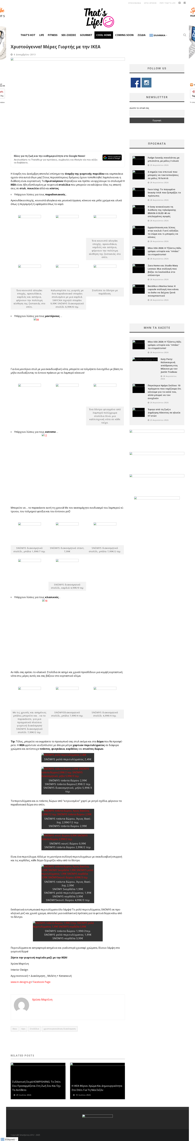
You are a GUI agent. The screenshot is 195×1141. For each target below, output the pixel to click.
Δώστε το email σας (139, 108)
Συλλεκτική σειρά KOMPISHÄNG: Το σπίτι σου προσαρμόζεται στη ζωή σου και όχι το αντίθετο (36, 1086)
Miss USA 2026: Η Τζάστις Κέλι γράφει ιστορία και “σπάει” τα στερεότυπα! (164, 251)
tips (23, 1028)
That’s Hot (28, 35)
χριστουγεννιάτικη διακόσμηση (60, 1028)
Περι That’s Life (168, 3)
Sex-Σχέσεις (68, 35)
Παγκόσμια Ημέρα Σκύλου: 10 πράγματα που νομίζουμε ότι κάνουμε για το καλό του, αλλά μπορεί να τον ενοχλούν (164, 392)
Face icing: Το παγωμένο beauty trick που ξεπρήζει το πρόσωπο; (164, 192)
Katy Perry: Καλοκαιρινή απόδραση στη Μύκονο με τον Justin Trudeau (169, 365)
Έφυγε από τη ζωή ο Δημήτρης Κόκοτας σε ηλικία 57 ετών (164, 412)
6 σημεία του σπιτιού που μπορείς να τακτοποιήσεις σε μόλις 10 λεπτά (163, 175)
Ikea (15, 1028)
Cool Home (103, 35)
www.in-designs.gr (21, 982)
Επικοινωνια (134, 3)
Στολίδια (34, 1028)
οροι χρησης (150, 3)
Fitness (52, 35)
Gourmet (86, 35)
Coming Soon (124, 35)
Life (41, 35)
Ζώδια (141, 35)
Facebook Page (41, 982)
